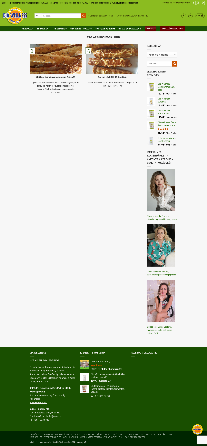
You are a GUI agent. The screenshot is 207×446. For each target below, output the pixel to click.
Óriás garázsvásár (129, 29)
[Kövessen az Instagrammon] (198, 3)
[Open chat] (197, 429)
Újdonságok (62, 434)
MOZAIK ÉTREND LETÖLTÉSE (44, 360)
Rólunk (145, 434)
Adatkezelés (158, 434)
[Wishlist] (190, 16)
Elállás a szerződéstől (132, 437)
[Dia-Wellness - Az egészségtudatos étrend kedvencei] (16, 16)
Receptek (59, 29)
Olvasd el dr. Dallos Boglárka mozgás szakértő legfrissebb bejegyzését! (159, 330)
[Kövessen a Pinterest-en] (203, 3)
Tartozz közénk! (105, 29)
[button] (183, 16)
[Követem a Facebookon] (194, 3)
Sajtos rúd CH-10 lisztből (112, 77)
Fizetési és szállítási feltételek (176, 3)
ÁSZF (169, 434)
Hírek (100, 434)
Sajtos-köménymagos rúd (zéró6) (55, 77)
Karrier (73, 437)
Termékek (42, 29)
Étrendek (76, 434)
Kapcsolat (36, 437)
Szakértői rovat (80, 29)
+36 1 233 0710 (41, 420)
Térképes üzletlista (55, 437)
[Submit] (83, 15)
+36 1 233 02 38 (126, 16)
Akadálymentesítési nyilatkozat (98, 437)
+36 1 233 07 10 (141, 16)
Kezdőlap (27, 29)
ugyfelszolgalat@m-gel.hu (101, 16)
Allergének (132, 434)
